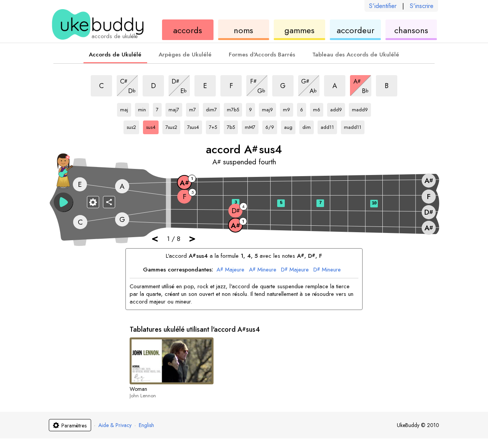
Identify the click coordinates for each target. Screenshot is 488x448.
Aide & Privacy (115, 425)
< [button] (154, 238)
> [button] (192, 238)
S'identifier (382, 6)
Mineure (262, 270)
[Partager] (109, 202)
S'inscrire (421, 6)
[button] (63, 202)
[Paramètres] (93, 202)
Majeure (230, 270)
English (146, 425)
